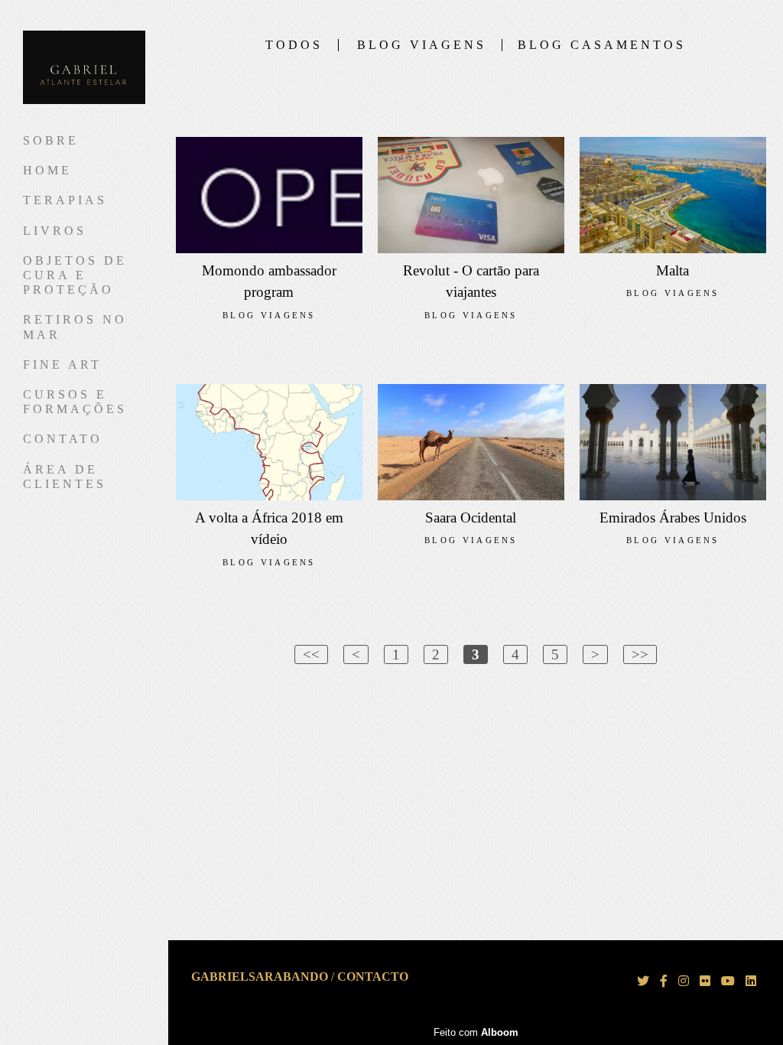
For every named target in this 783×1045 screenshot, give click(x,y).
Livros (54, 230)
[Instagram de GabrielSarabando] (683, 981)
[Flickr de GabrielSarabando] (705, 981)
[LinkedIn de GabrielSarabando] (751, 981)
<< (311, 654)
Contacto (372, 977)
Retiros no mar (75, 326)
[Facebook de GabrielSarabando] (664, 981)
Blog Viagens (421, 45)
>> (640, 654)
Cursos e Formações (75, 401)
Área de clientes (64, 476)
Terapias (65, 200)
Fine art (62, 364)
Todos (294, 45)
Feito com (476, 1032)
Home (47, 170)
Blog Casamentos (602, 45)
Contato (62, 438)
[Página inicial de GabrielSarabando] (84, 68)
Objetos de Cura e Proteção (75, 275)
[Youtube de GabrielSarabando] (728, 981)
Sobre (51, 140)
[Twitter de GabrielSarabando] (643, 981)
